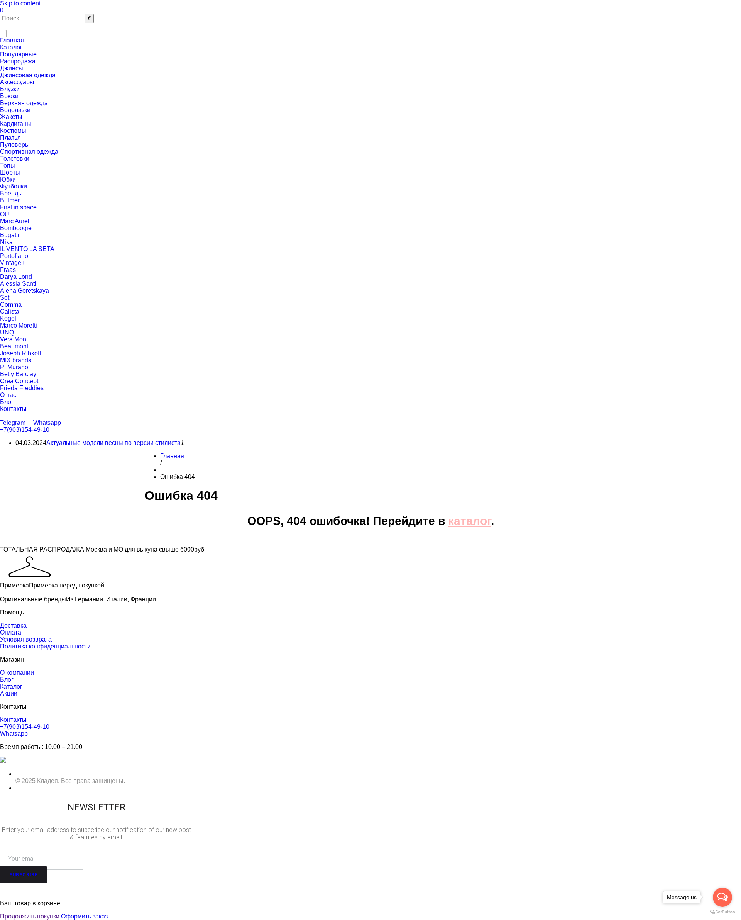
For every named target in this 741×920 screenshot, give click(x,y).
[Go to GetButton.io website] (722, 912)
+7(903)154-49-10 (24, 429)
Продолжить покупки (29, 916)
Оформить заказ (84, 916)
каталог (469, 520)
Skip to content (20, 3)
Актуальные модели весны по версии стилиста (113, 443)
